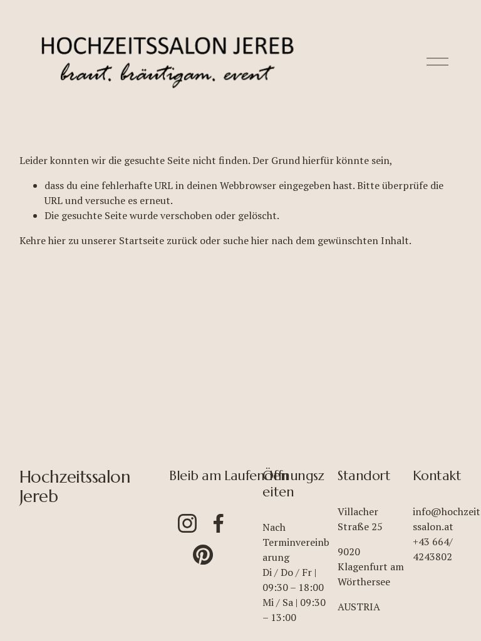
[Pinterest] (203, 555)
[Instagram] (187, 523)
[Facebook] (219, 523)
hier (57, 240)
